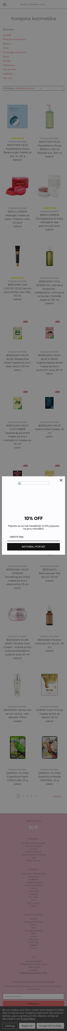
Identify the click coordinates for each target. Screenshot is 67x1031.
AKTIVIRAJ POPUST (34, 547)
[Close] (61, 480)
